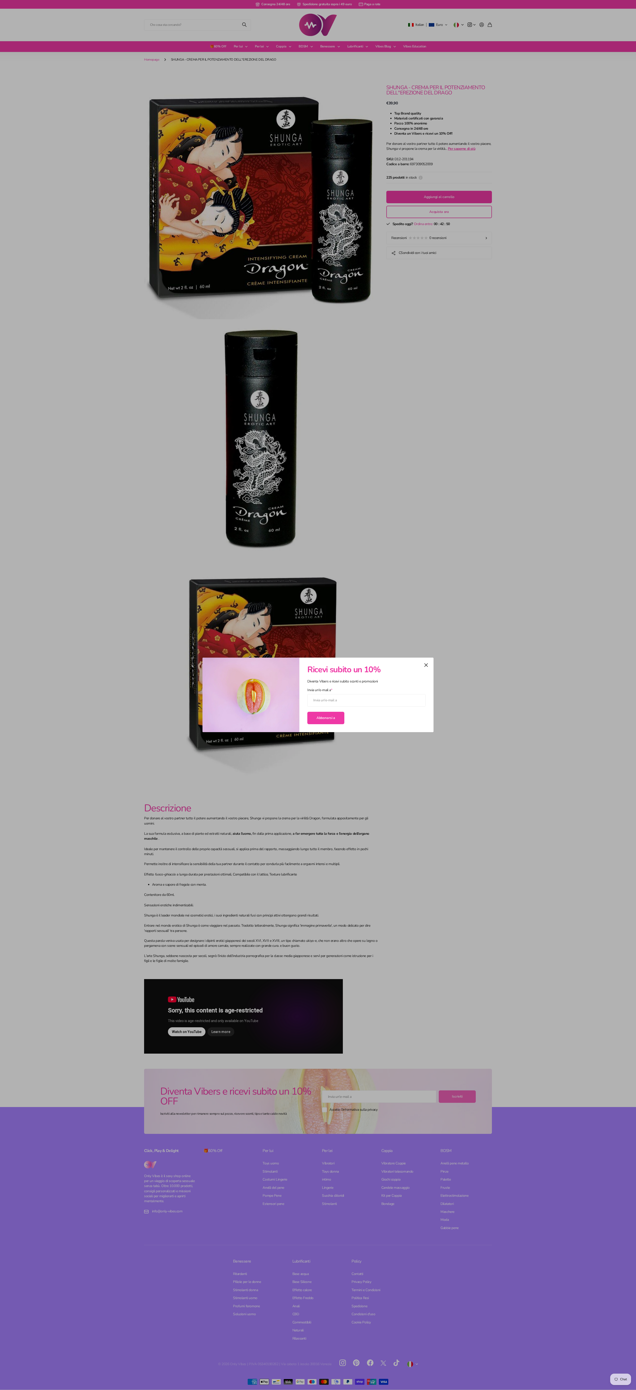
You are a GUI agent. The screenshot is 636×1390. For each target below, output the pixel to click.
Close (426, 665)
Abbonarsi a (326, 717)
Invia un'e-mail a (319, 690)
